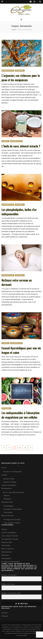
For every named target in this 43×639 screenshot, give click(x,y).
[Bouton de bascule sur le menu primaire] (21, 19)
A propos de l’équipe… (10, 482)
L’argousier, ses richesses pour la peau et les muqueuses (21, 77)
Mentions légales (22, 635)
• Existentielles (7, 512)
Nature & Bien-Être (8, 516)
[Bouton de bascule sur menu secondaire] (2, 1)
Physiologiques (6, 558)
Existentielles (6, 545)
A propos (4, 475)
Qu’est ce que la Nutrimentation (13, 492)
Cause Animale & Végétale (10, 536)
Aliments (5, 141)
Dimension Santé (7, 542)
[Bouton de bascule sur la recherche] (40, 2)
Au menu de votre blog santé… (12, 472)
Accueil (4, 468)
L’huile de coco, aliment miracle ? (21, 146)
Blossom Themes (18, 633)
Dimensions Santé (7, 502)
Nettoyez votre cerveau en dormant (17, 282)
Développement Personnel (10, 539)
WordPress (34, 633)
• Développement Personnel (11, 520)
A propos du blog (8, 479)
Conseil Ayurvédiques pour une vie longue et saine (21, 350)
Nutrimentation (7, 70)
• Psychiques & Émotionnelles (12, 509)
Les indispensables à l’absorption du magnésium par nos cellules (20, 415)
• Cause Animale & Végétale (11, 523)
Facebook (5, 613)
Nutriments (20, 70)
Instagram (5, 616)
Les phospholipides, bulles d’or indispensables (19, 211)
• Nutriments (7, 499)
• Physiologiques (8, 506)
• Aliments (6, 496)
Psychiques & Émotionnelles (11, 562)
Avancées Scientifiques (9, 485)
